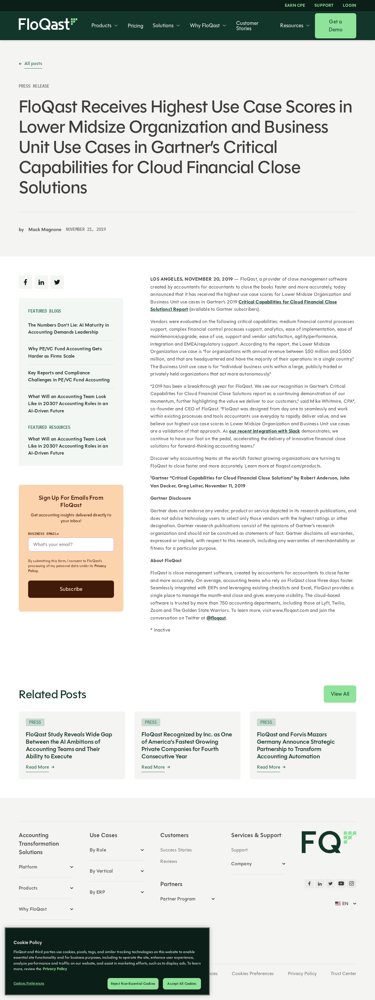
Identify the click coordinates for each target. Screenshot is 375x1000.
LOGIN (349, 6)
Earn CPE (295, 6)
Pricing (135, 25)
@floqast (216, 618)
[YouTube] (341, 884)
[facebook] (309, 884)
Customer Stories (247, 26)
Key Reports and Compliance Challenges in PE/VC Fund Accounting (69, 376)
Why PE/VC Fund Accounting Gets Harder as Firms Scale (65, 352)
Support (323, 6)
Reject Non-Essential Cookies (133, 983)
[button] (104, 26)
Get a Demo (336, 25)
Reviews (168, 861)
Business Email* (43, 533)
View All (340, 694)
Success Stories (176, 850)
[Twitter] (330, 884)
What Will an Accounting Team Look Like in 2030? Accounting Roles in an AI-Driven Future (68, 403)
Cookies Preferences (253, 973)
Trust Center (343, 973)
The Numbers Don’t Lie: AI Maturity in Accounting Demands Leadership (68, 329)
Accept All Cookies (181, 983)
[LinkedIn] (320, 884)
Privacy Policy (302, 973)
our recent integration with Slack (264, 431)
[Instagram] (351, 884)
